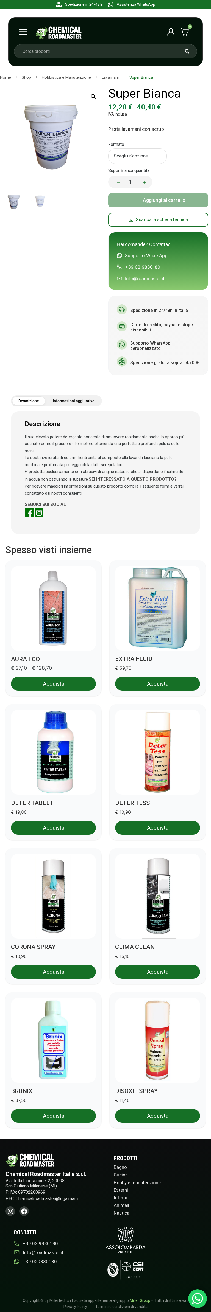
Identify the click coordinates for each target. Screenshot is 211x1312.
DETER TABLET (32, 802)
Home (5, 77)
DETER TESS (132, 802)
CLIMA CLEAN (135, 947)
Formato (116, 144)
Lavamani (110, 77)
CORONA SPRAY (33, 947)
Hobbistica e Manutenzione (66, 77)
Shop (26, 77)
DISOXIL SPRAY (136, 1091)
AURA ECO (25, 659)
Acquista (158, 200)
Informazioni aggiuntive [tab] (74, 401)
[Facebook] (24, 1211)
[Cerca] (187, 51)
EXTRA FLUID (133, 658)
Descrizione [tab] (28, 401)
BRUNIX (21, 1091)
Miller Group (140, 1300)
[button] (93, 97)
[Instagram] (10, 1211)
